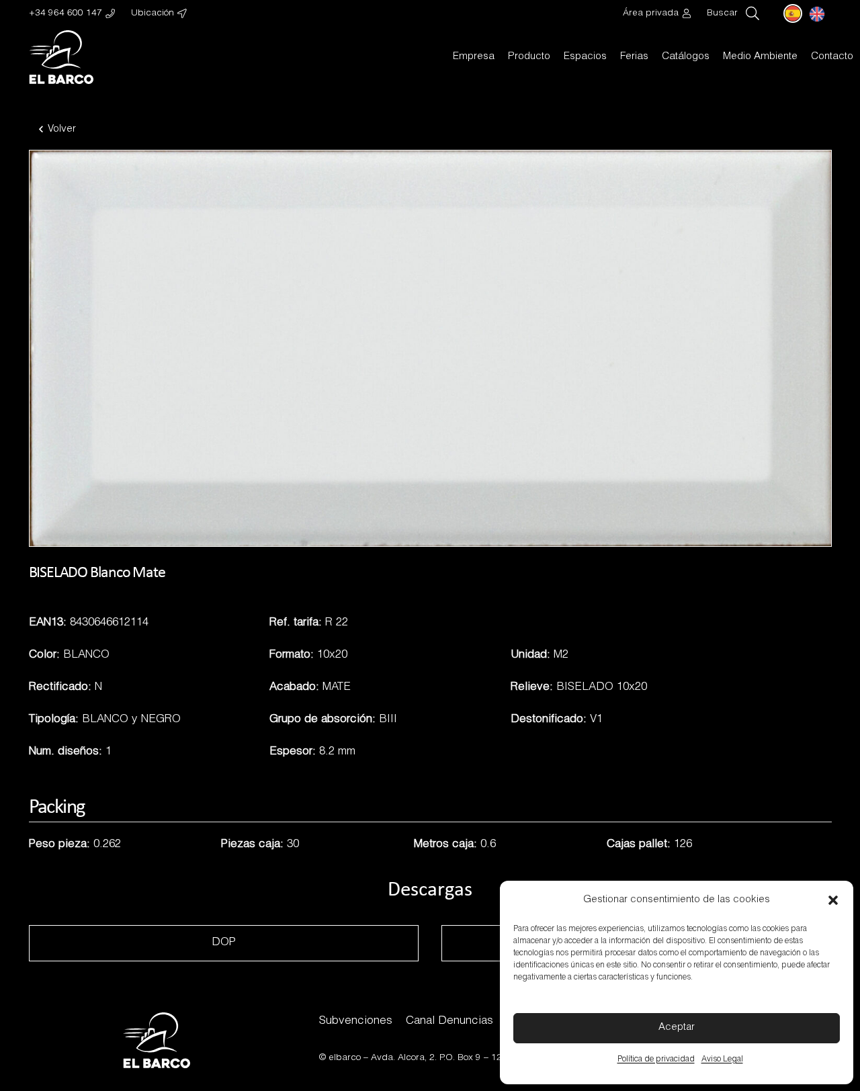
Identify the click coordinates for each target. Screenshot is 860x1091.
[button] (833, 900)
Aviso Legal (722, 1059)
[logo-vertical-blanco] (61, 57)
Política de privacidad (656, 1059)
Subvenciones (355, 1021)
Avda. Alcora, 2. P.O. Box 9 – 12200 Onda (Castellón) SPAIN (496, 1058)
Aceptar (676, 1027)
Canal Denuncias (449, 1021)
